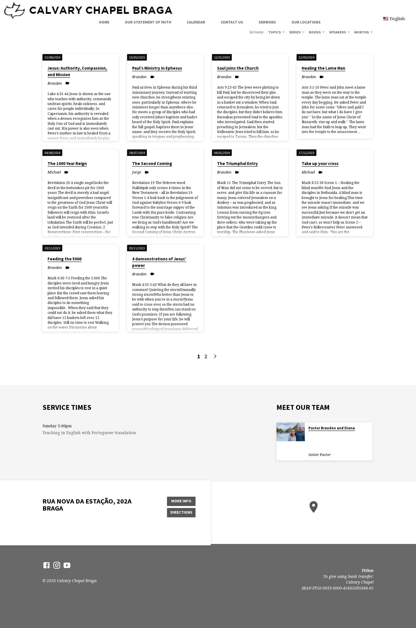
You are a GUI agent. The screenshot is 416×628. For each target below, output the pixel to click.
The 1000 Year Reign (67, 163)
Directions (181, 512)
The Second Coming (152, 163)
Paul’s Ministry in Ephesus (157, 68)
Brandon (55, 83)
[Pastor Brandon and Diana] (290, 432)
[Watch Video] (67, 83)
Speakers (338, 32)
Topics (275, 32)
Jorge (136, 172)
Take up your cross (320, 163)
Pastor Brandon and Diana (331, 428)
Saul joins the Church (238, 68)
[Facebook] (46, 565)
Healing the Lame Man (323, 68)
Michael (54, 172)
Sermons (267, 22)
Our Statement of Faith (148, 22)
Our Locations (306, 22)
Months (362, 32)
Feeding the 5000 (65, 259)
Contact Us (232, 22)
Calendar (196, 22)
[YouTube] (67, 565)
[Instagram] (57, 565)
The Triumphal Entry (237, 163)
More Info (181, 500)
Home (104, 22)
